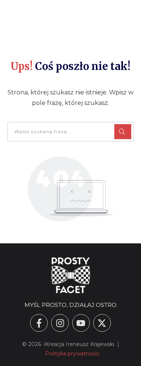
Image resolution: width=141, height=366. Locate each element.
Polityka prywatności (72, 353)
